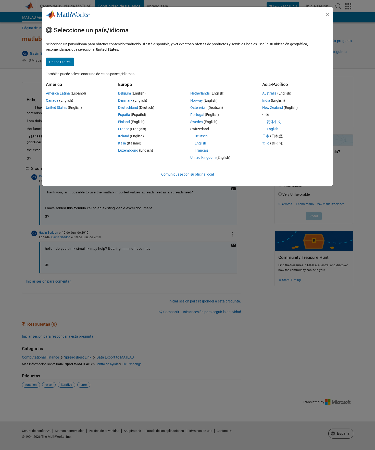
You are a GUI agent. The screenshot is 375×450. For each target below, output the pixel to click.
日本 (265, 136)
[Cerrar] (327, 14)
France (123, 129)
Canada (52, 100)
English (200, 143)
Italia (122, 143)
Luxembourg (128, 150)
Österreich (198, 107)
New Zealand (272, 107)
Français (201, 150)
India (266, 100)
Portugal (197, 115)
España (124, 115)
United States (56, 107)
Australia (269, 93)
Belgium (124, 93)
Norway (196, 100)
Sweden (196, 122)
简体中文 (274, 122)
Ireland (123, 136)
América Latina (58, 93)
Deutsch (201, 136)
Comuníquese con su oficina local (187, 174)
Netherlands (200, 93)
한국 (265, 143)
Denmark (125, 100)
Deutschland (128, 107)
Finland (124, 122)
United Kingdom (203, 157)
